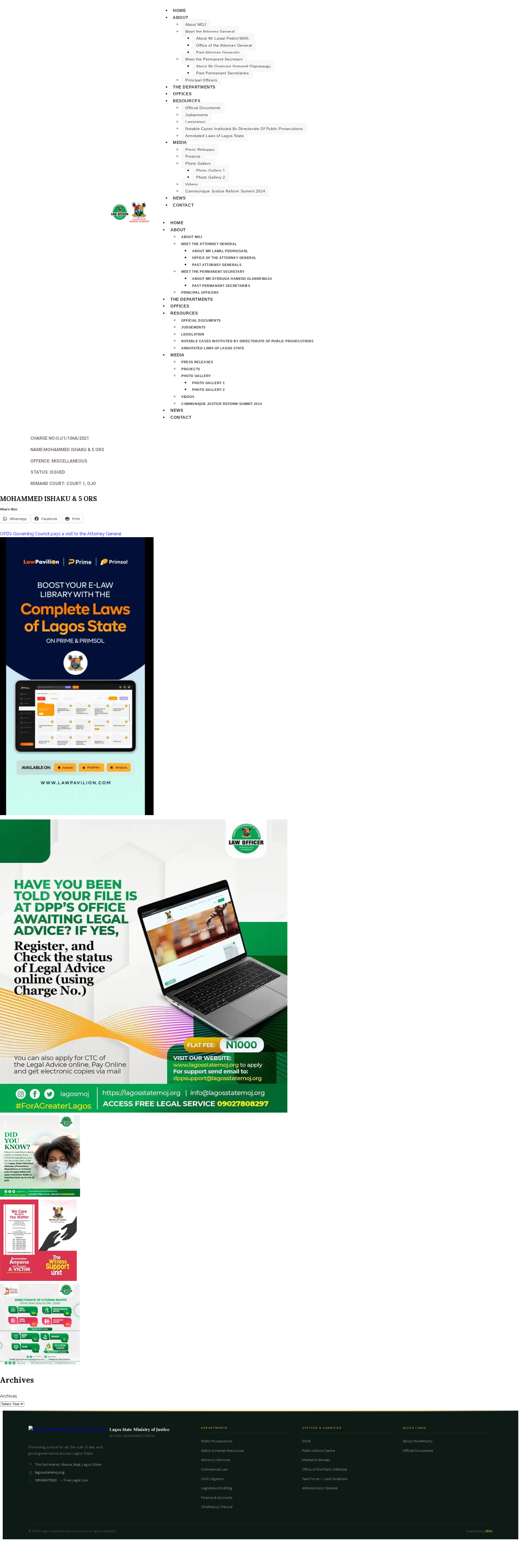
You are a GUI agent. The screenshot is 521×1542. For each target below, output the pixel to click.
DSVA (306, 1441)
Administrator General (320, 1488)
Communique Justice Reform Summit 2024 (225, 191)
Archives (8, 1396)
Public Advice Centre (318, 1451)
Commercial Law (214, 1469)
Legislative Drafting (216, 1488)
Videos (191, 184)
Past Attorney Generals (217, 52)
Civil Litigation (212, 1479)
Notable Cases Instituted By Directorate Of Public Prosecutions (244, 128)
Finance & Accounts (217, 1498)
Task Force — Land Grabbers (325, 1479)
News (179, 198)
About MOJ (195, 24)
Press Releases (199, 149)
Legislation (195, 122)
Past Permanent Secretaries (222, 73)
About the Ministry (418, 1441)
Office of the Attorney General (224, 45)
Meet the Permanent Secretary (214, 59)
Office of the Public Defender (325, 1469)
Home (179, 10)
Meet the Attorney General (210, 31)
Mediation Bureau (316, 1460)
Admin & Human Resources (222, 1451)
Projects (193, 156)
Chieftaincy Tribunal (217, 1507)
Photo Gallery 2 (210, 177)
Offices (182, 93)
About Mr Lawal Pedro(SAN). (223, 38)
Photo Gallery (198, 163)
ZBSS (489, 1531)
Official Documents (203, 108)
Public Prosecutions (217, 1441)
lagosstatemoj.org (50, 1472)
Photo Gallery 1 (210, 170)
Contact (183, 205)
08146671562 (46, 1480)
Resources (186, 101)
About (180, 17)
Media (180, 142)
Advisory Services (215, 1460)
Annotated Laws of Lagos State (214, 136)
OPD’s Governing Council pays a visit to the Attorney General (60, 533)
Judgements (196, 115)
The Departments (194, 87)
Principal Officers (201, 80)
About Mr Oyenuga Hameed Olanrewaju (233, 66)
